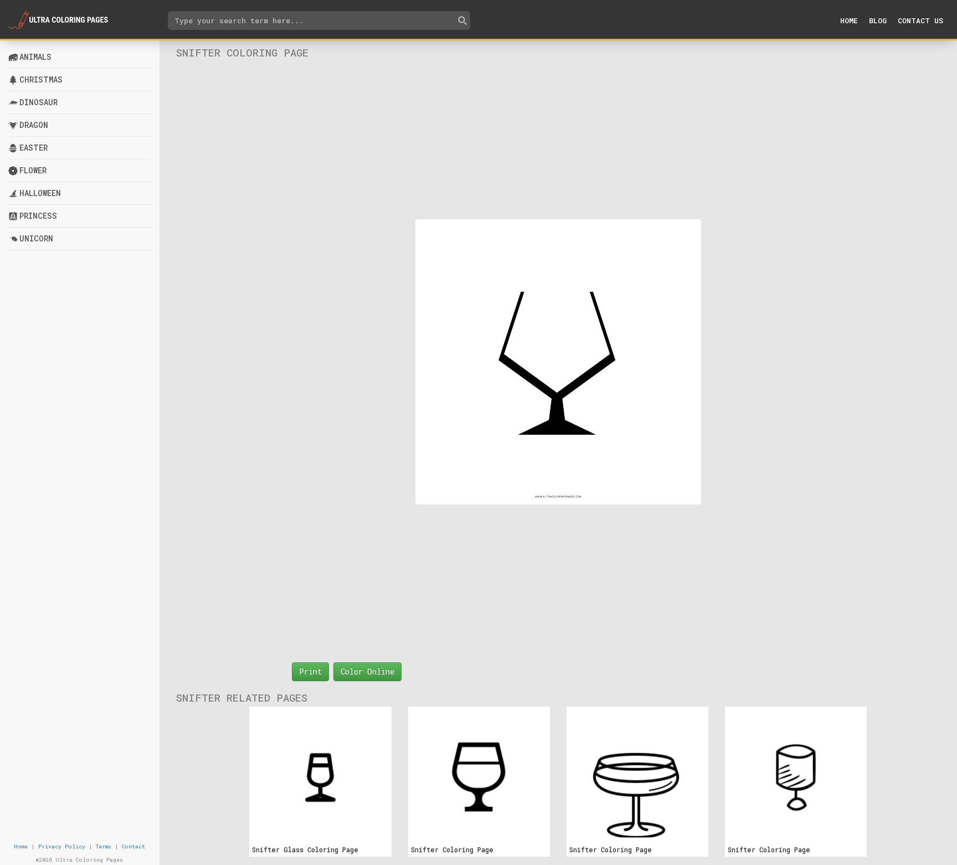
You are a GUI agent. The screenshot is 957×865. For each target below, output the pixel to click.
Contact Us (920, 20)
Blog (878, 20)
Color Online (367, 671)
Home (849, 20)
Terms (103, 846)
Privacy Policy (61, 846)
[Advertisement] (558, 139)
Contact (133, 846)
